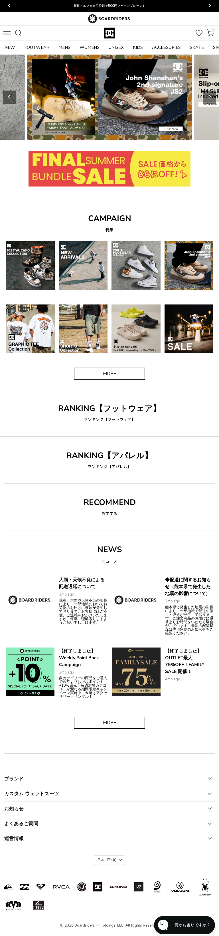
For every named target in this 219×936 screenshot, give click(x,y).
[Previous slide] (9, 97)
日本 (106, 860)
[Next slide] (209, 97)
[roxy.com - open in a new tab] (40, 886)
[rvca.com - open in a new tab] (61, 886)
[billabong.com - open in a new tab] (24, 886)
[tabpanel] (109, 97)
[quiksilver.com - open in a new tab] (8, 886)
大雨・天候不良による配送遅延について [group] (109, 6)
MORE (109, 373)
